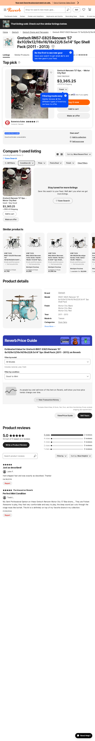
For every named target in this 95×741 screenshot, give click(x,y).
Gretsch (61, 293)
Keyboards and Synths (54, 16)
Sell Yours (84, 415)
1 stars (47, 449)
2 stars (47, 445)
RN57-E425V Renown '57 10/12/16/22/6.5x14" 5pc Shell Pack (12, 258)
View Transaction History (49, 400)
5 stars (47, 435)
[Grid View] (57, 154)
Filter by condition (12, 372)
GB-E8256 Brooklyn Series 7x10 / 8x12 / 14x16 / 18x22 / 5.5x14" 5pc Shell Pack (78, 258)
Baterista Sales (18, 121)
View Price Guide (65, 415)
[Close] (70, 52)
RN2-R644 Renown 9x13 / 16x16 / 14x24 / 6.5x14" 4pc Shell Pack (56, 258)
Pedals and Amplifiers (36, 16)
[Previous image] (8, 94)
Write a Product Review (16, 445)
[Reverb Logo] (14, 10)
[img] (30, 122)
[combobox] (45, 362)
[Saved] (83, 9)
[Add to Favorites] (53, 46)
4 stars (47, 438)
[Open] (88, 362)
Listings (6, 55)
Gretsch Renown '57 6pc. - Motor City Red (73, 71)
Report (7, 483)
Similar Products (21, 55)
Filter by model (11, 357)
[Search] (68, 10)
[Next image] (28, 182)
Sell (76, 10)
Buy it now (73, 102)
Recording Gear (71, 16)
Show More (48, 326)
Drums (82, 16)
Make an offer (73, 116)
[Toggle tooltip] (19, 62)
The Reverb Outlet (10, 16)
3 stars (47, 442)
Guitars (22, 16)
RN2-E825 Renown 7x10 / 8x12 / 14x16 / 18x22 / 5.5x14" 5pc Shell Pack (33, 258)
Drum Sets (62, 322)
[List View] (61, 154)
